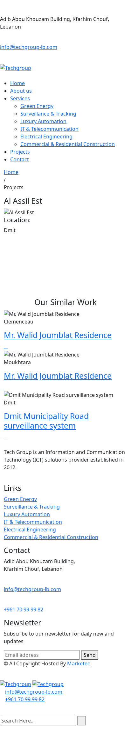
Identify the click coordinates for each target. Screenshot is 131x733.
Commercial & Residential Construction (67, 144)
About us (21, 90)
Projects (20, 151)
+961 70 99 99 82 (23, 609)
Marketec (78, 663)
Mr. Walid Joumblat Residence (58, 335)
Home (17, 83)
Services (20, 98)
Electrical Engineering (46, 136)
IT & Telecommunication (49, 128)
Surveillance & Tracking (48, 113)
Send (90, 654)
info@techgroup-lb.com (28, 46)
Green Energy (36, 106)
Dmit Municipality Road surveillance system (46, 420)
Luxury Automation (43, 121)
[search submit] (81, 720)
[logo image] (32, 683)
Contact (19, 159)
